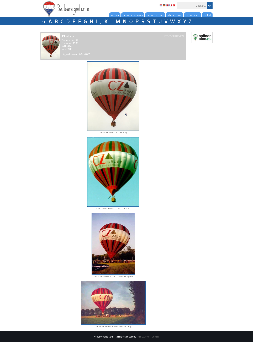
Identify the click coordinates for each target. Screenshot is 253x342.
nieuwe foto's (192, 15)
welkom (115, 15)
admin (155, 337)
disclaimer (144, 337)
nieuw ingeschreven (133, 15)
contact (207, 15)
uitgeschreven (175, 15)
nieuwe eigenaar (155, 15)
